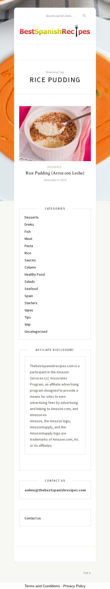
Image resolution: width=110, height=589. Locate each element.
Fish (28, 231)
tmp (28, 324)
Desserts (54, 167)
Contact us (33, 518)
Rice (28, 253)
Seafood (31, 288)
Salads (30, 281)
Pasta (29, 246)
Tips (28, 317)
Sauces (30, 260)
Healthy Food (35, 274)
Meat (28, 238)
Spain (29, 295)
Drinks (29, 224)
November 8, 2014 (55, 180)
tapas (29, 310)
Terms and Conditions (42, 586)
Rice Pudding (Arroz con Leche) (55, 173)
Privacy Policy (74, 586)
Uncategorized (36, 331)
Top (86, 573)
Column (30, 267)
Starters (31, 303)
